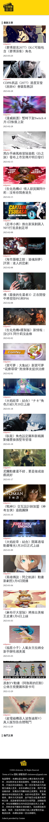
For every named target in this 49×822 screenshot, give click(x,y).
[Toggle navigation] (43, 7)
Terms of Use (7, 774)
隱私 (16, 774)
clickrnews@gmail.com (37, 774)
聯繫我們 (23, 774)
